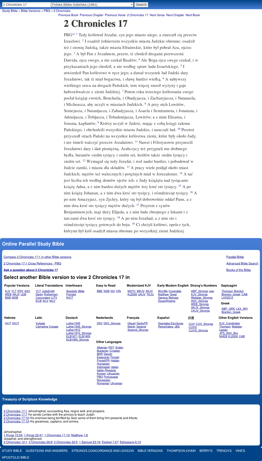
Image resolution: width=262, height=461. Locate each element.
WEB (8, 294)
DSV (100, 323)
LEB (23, 294)
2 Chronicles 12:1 (15, 442)
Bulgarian (103, 350)
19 (133, 223)
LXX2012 (227, 297)
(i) (73, 34)
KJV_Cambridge (229, 323)
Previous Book (68, 15)
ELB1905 (84, 336)
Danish (108, 354)
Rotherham (51, 294)
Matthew (163, 294)
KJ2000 (132, 294)
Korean (101, 373)
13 (128, 166)
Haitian (115, 360)
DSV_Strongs (112, 323)
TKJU (150, 294)
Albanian (102, 347)
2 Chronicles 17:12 (16, 421)
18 (118, 217)
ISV (112, 291)
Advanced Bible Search (242, 263)
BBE (100, 291)
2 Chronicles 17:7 (15, 414)
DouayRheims (166, 301)
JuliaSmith (48, 291)
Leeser (223, 330)
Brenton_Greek (231, 294)
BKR (100, 354)
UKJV (142, 294)
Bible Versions (30, 10)
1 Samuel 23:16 (89, 442)
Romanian (103, 383)
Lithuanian (113, 373)
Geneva (163, 297)
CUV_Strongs (204, 324)
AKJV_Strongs (200, 307)
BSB (8, 297)
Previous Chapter (91, 15)
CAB (244, 294)
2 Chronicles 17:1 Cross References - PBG (32, 263)
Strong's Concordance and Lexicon (103, 450)
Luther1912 (73, 330)
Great (173, 294)
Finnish (114, 357)
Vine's (240, 450)
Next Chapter (175, 15)
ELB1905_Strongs (77, 339)
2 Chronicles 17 (137, 15)
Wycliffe (163, 291)
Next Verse (157, 15)
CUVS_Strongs (198, 330)
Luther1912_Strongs (78, 333)
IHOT (69, 297)
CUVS (193, 327)
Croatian (115, 350)
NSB (107, 291)
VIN (118, 291)
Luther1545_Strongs (78, 326)
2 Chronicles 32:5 (65, 442)
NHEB (223, 336)
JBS (177, 326)
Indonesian (103, 367)
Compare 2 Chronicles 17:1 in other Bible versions (37, 257)
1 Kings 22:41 (33, 435)
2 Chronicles (62, 10)
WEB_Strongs (200, 304)
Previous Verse (115, 15)
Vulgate (40, 323)
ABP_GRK (228, 308)
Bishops (173, 297)
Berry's (206, 450)
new (211, 291)
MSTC (132, 291)
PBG (47, 10)
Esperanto (103, 357)
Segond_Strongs (138, 330)
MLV (52, 301)
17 (137, 204)
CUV (192, 324)
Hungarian (103, 363)
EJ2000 (233, 336)
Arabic (119, 347)
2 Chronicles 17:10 (16, 418)
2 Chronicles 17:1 (15, 411)
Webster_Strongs (202, 297)
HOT (8, 323)
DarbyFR (142, 323)
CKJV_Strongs (200, 310)
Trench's (224, 450)
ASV (27, 291)
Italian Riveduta (106, 370)
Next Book (193, 15)
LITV (54, 297)
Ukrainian (116, 383)
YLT (13, 291)
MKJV (141, 291)
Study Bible (10, 10)
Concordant (43, 297)
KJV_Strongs (199, 294)
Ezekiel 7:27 (110, 442)
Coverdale (175, 291)
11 (136, 141)
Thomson (227, 291)
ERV (20, 291)
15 (179, 185)
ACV (46, 301)
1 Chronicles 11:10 (57, 435)
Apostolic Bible (15, 457)
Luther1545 (73, 323)
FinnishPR (103, 360)
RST (111, 347)
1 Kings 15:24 (13, 435)
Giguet (132, 323)
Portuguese (111, 377)
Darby (39, 294)
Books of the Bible (238, 270)
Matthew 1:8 (79, 435)
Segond (141, 326)
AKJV (16, 294)
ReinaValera (165, 326)
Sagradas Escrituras (170, 323)
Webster (237, 326)
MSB (15, 297)
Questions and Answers (47, 450)
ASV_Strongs (199, 301)
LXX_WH (242, 308)
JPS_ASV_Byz (228, 333)
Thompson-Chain (181, 450)
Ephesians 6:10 (130, 442)
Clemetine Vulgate (47, 326)
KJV (7, 291)
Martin (131, 326)
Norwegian (103, 380)
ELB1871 (72, 336)
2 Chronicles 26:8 (40, 442)
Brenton (239, 291)
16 (191, 192)
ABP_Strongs (199, 291)
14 (181, 173)
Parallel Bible (235, 257)
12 (84, 160)
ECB (39, 301)
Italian (115, 367)
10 (179, 129)
